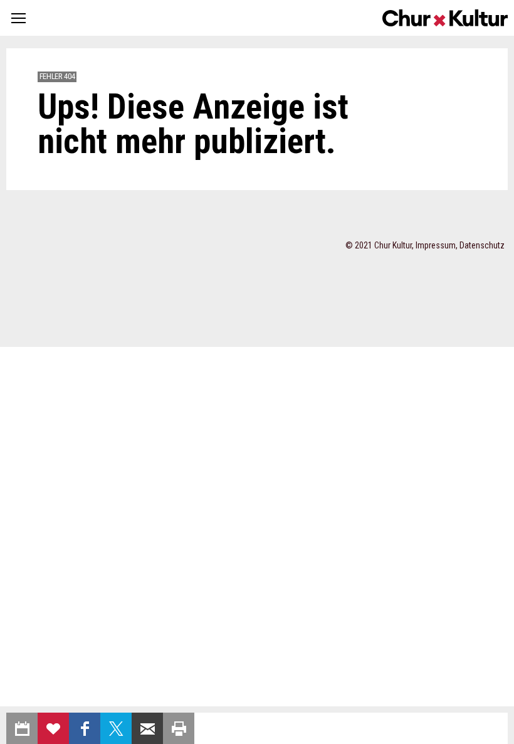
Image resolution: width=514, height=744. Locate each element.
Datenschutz (482, 245)
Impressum (436, 245)
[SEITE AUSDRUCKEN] (178, 728)
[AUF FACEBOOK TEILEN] (84, 728)
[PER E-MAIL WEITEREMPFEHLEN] (147, 728)
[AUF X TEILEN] (116, 728)
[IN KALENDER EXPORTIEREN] (22, 728)
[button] (18, 18)
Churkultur (445, 18)
